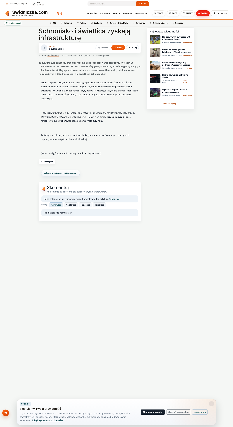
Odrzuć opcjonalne (178, 412)
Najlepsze (85, 205)
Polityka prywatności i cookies (47, 420)
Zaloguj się (113, 199)
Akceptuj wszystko (153, 412)
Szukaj (142, 4)
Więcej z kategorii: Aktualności (60, 173)
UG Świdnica (53, 55)
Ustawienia (200, 412)
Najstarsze (71, 205)
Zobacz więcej (171, 103)
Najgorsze (99, 205)
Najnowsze (56, 205)
